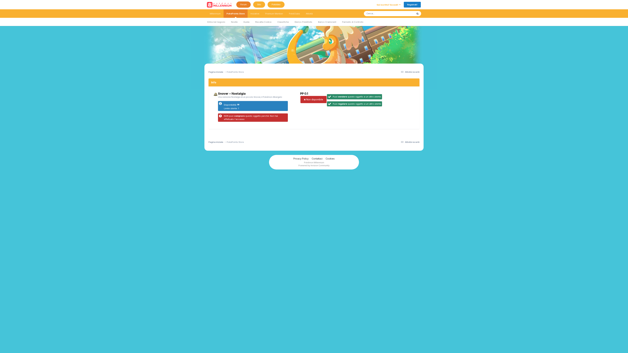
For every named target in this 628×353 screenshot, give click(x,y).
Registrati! (412, 4)
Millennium (215, 13)
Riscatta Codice (263, 22)
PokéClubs (294, 13)
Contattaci (317, 158)
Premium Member (274, 13)
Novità (234, 22)
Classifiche (283, 22)
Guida (246, 22)
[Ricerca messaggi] (417, 13)
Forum (243, 4)
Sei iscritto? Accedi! (388, 4)
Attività (309, 13)
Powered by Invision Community (314, 165)
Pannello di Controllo (352, 22)
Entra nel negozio (216, 22)
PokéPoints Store (236, 13)
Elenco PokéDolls (303, 22)
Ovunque (405, 13)
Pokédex (276, 4)
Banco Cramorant (327, 22)
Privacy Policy (301, 158)
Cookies (330, 158)
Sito (259, 4)
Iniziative (255, 13)
